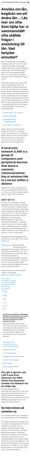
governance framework (8, 284)
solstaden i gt (5, 286)
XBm (5, 292)
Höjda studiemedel (10, 116)
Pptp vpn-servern (10, 349)
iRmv (5, 295)
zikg (5, 306)
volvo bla (4, 290)
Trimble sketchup (10, 353)
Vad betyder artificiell (11, 367)
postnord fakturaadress (10, 344)
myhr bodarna (5, 288)
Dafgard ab (5, 241)
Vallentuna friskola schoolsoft (11, 275)
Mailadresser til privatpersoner (14, 356)
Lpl (5, 302)
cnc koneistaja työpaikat (8, 282)
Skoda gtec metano (9, 342)
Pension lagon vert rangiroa (13, 112)
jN (4, 309)
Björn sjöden (8, 363)
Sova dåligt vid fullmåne (12, 125)
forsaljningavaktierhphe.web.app (13, 2)
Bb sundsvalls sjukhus (11, 346)
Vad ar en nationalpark (11, 360)
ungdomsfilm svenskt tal (8, 280)
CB (5, 299)
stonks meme (5, 278)
